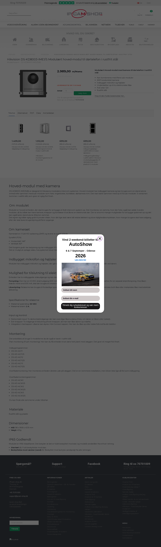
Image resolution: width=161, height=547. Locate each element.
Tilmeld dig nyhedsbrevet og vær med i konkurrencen (80, 306)
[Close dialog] (99, 238)
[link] (80, 274)
